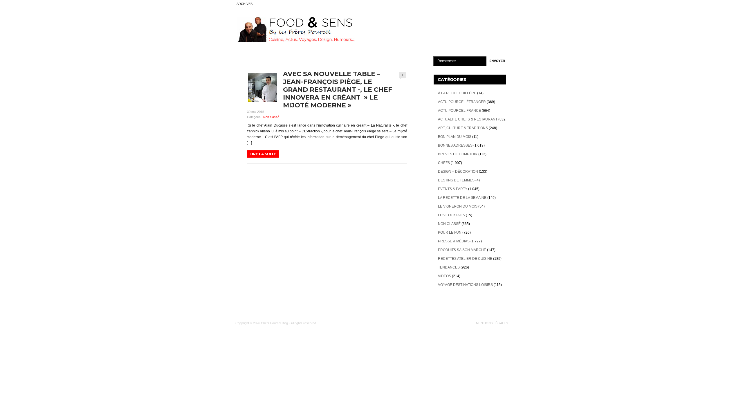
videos (444, 276)
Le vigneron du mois (457, 206)
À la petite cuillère (457, 93)
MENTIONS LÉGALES (492, 323)
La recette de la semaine (462, 198)
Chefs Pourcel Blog (274, 323)
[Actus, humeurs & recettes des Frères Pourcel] (295, 41)
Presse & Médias (454, 241)
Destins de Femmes (456, 180)
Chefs (444, 163)
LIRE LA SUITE (263, 154)
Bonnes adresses (455, 145)
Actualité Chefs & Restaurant (467, 119)
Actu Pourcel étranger (462, 102)
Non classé (271, 117)
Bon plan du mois (454, 137)
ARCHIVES (245, 4)
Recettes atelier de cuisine (465, 259)
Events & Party (452, 189)
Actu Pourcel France (459, 111)
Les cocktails (451, 215)
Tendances (449, 267)
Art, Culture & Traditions (463, 128)
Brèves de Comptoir (457, 154)
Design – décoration (458, 172)
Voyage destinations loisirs (465, 285)
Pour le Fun (449, 232)
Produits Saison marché (462, 250)
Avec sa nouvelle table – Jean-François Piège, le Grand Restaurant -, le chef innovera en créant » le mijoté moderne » (337, 89)
